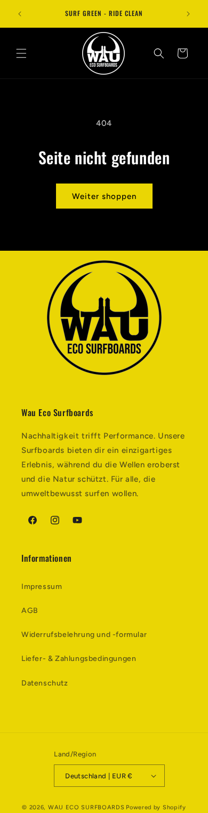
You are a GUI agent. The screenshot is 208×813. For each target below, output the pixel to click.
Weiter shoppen (104, 196)
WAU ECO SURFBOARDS (86, 807)
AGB (29, 610)
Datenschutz (44, 683)
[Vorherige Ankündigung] (19, 14)
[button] (21, 53)
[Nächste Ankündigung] (188, 14)
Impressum (41, 586)
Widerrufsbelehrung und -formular (84, 634)
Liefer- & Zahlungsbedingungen (78, 658)
